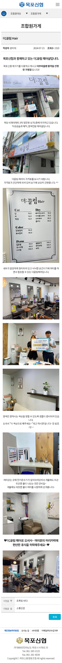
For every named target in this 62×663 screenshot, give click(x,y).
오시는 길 (25, 630)
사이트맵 (35, 630)
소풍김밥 (20, 608)
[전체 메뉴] (57, 4)
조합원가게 (36, 13)
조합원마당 (15, 13)
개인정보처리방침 (11, 630)
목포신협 (20, 2)
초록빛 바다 (21, 600)
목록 (55, 617)
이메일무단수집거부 (50, 630)
